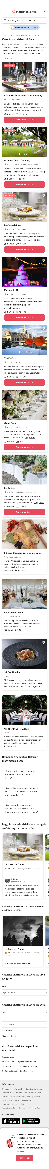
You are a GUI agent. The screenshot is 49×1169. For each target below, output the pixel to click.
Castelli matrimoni (9, 1071)
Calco (4, 1018)
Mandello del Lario (10, 1036)
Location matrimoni (28, 1071)
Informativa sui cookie (34, 1093)
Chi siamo (25, 1104)
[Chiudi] (44, 1131)
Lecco (5, 1012)
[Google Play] (30, 1123)
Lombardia (25, 35)
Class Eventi (10, 423)
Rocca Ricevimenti (14, 612)
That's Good (10, 358)
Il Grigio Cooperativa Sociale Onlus (23, 553)
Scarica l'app (24, 1158)
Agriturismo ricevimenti (27, 1061)
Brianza (5, 986)
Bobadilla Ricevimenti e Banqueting (23, 95)
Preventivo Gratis (24, 119)
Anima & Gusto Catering (17, 160)
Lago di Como (8, 992)
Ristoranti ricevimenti (28, 1066)
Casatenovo (7, 1030)
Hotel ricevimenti (9, 1066)
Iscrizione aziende (9, 1104)
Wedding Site (34, 1108)
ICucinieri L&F (11, 290)
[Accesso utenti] (45, 11)
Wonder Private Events (16, 728)
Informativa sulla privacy (12, 1093)
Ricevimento (8, 1057)
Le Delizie (9, 488)
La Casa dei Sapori (14, 225)
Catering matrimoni (10, 35)
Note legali (17, 1089)
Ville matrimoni (8, 1061)
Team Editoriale (8, 1108)
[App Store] (11, 1123)
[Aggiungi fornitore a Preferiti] (43, 65)
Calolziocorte (8, 1024)
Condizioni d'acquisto (35, 1089)
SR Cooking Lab (12, 672)
